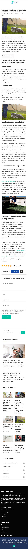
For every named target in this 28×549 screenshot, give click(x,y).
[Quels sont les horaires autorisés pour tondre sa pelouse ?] (20, 419)
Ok (14, 546)
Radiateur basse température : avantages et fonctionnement (8, 447)
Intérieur (14, 473)
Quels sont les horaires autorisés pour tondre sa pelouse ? (19, 428)
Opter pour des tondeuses (8, 181)
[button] (11, 56)
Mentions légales (5, 527)
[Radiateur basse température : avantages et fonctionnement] (8, 438)
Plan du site (4, 531)
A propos (3, 524)
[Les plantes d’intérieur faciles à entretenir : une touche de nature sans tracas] (8, 395)
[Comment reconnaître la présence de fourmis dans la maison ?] (20, 438)
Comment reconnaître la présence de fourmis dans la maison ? (19, 447)
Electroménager (14, 466)
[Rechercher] (23, 332)
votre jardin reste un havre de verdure (11, 257)
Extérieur (14, 470)
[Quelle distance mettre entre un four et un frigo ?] (8, 419)
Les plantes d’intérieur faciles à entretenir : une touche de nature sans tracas (8, 405)
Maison (14, 477)
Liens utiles (5, 522)
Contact (3, 529)
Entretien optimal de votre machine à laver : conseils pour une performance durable (19, 406)
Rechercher (6, 330)
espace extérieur (21, 250)
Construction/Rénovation (14, 463)
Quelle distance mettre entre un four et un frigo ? (8, 427)
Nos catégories (6, 507)
